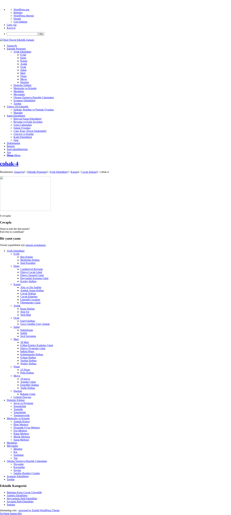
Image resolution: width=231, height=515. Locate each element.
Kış (15, 451)
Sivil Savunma (28, 336)
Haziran (18, 391)
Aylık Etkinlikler (16, 250)
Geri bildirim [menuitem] (20, 21)
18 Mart (24, 342)
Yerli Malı (25, 314)
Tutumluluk (20, 412)
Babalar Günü (27, 394)
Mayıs (17, 375)
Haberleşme (26, 330)
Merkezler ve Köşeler (18, 418)
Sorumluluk (20, 406)
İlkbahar (18, 448)
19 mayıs (25, 378)
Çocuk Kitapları (28, 296)
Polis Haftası (27, 372)
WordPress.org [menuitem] (21, 9)
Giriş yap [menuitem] (12, 24)
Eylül (16, 253)
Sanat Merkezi (21, 439)
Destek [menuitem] (17, 18)
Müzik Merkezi (22, 436)
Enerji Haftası (27, 320)
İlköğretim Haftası (30, 260)
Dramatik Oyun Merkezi (27, 427)
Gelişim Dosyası (22, 397)
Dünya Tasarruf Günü (32, 275)
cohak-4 (9, 163)
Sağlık (23, 333)
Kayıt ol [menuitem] (11, 27)
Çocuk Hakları (28, 293)
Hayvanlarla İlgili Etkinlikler (22, 498)
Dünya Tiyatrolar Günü (32, 348)
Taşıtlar (11, 479)
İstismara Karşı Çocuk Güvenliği (24, 492)
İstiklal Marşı (27, 351)
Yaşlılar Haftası (28, 360)
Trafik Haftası (27, 388)
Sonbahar (19, 455)
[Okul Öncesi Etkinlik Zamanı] (17, 39)
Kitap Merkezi (21, 433)
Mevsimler (12, 445)
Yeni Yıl (24, 311)
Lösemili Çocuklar (30, 299)
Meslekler (12, 442)
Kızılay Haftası (28, 281)
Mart (16, 339)
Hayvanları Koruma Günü (34, 278)
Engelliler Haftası (29, 384)
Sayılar (17, 470)
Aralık (17, 305)
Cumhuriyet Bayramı (31, 269)
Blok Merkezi (21, 424)
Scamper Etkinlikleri (18, 476)
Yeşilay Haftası (28, 363)
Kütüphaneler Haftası (31, 354)
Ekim (16, 266)
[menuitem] (119, 34)
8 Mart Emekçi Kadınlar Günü (36, 345)
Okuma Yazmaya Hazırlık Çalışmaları (27, 461)
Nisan (17, 366)
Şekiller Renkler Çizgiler (27, 473)
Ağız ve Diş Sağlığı (30, 287)
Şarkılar (11, 504)
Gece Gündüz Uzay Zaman (35, 324)
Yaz (16, 458)
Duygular (19, 464)
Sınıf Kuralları (28, 263)
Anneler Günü (28, 381)
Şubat (17, 327)
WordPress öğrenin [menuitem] (24, 15)
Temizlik (18, 409)
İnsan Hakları (27, 308)
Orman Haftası (28, 357)
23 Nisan (25, 369)
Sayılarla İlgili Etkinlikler (20, 501)
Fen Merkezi (20, 430)
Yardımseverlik (22, 415)
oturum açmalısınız (36, 245)
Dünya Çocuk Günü (31, 272)
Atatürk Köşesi (22, 421)
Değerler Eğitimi (16, 400)
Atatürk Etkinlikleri (17, 495)
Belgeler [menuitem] (18, 12)
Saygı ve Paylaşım (23, 403)
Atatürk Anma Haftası (32, 290)
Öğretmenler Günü (30, 302)
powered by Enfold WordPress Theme (39, 510)
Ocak (16, 317)
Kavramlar (19, 467)
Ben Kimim (26, 256)
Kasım (17, 284)
